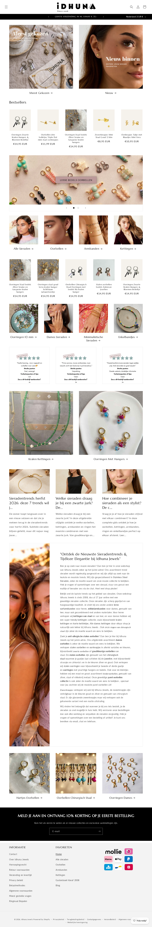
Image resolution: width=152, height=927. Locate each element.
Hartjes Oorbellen (27, 797)
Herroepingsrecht (18, 864)
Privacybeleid (58, 919)
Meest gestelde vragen (20, 896)
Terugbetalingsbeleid (75, 919)
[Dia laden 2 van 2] (78, 208)
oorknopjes (95, 647)
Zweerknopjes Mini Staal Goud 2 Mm (104, 136)
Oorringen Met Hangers (109, 459)
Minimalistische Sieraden (93, 338)
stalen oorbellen (78, 647)
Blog (58, 885)
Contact (13, 854)
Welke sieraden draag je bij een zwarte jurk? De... (74, 503)
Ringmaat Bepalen (18, 901)
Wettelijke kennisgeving (77, 922)
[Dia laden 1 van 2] (74, 208)
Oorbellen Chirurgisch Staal (74, 797)
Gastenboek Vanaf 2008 (67, 880)
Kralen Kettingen (39, 459)
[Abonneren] (99, 831)
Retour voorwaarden (19, 870)
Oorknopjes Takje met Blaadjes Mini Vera (131, 136)
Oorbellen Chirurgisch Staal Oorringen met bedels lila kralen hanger (76, 288)
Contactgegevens (94, 919)
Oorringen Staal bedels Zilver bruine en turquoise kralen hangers (76, 139)
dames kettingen (102, 623)
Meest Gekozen (39, 93)
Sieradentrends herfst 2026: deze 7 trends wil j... (29, 503)
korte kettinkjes (81, 623)
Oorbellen (56, 248)
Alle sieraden (62, 859)
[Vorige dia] (66, 208)
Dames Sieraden (57, 337)
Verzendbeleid (110, 919)
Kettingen (126, 248)
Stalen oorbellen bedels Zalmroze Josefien (104, 287)
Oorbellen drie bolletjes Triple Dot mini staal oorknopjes (48, 137)
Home (59, 854)
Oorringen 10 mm (22, 337)
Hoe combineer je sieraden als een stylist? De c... (121, 503)
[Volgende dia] (85, 208)
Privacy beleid (16, 880)
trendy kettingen (79, 620)
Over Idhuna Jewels (19, 859)
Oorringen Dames (120, 797)
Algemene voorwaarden (21, 890)
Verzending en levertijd (20, 875)
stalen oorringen (72, 666)
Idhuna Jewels (27, 919)
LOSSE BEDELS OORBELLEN (76, 180)
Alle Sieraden (22, 248)
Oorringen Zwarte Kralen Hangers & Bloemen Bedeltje (20, 137)
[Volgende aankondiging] (103, 17)
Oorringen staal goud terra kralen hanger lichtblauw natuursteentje (48, 288)
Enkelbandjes (126, 337)
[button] (6, 7)
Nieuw (109, 93)
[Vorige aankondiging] (48, 17)
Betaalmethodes (17, 885)
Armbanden (91, 248)
